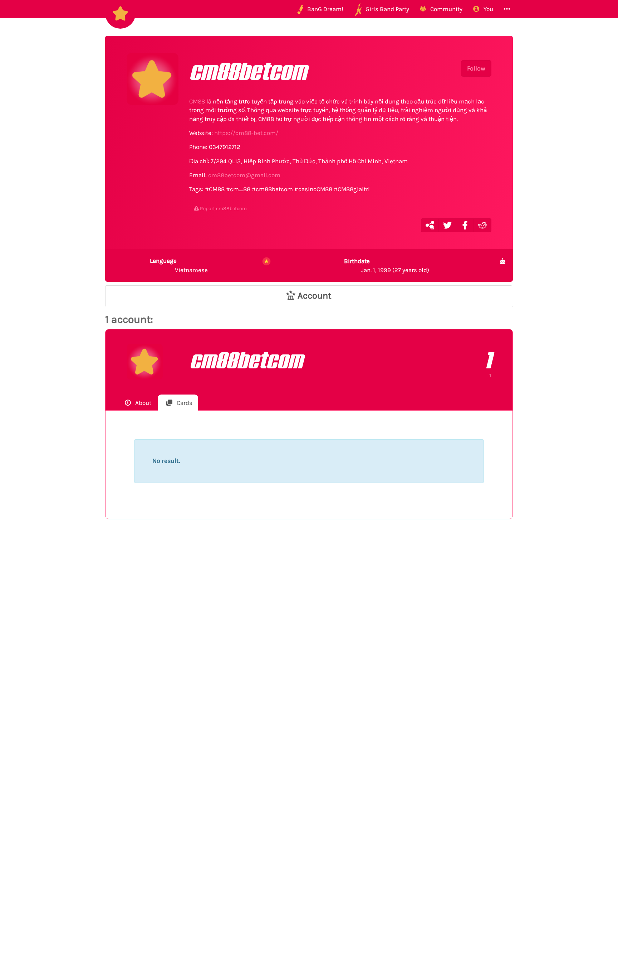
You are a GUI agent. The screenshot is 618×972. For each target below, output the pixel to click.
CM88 (197, 101)
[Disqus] (309, 641)
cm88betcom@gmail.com (244, 175)
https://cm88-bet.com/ (246, 132)
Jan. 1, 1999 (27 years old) (387, 265)
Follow (476, 68)
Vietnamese (179, 265)
